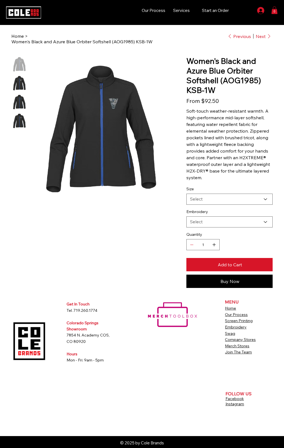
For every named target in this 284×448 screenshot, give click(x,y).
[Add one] (214, 244)
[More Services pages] (192, 10)
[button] (274, 10)
